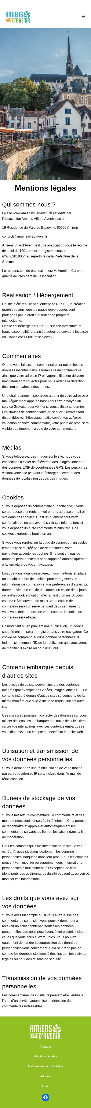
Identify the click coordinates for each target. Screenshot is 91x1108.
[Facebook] (45, 1097)
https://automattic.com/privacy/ (48, 417)
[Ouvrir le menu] (83, 16)
